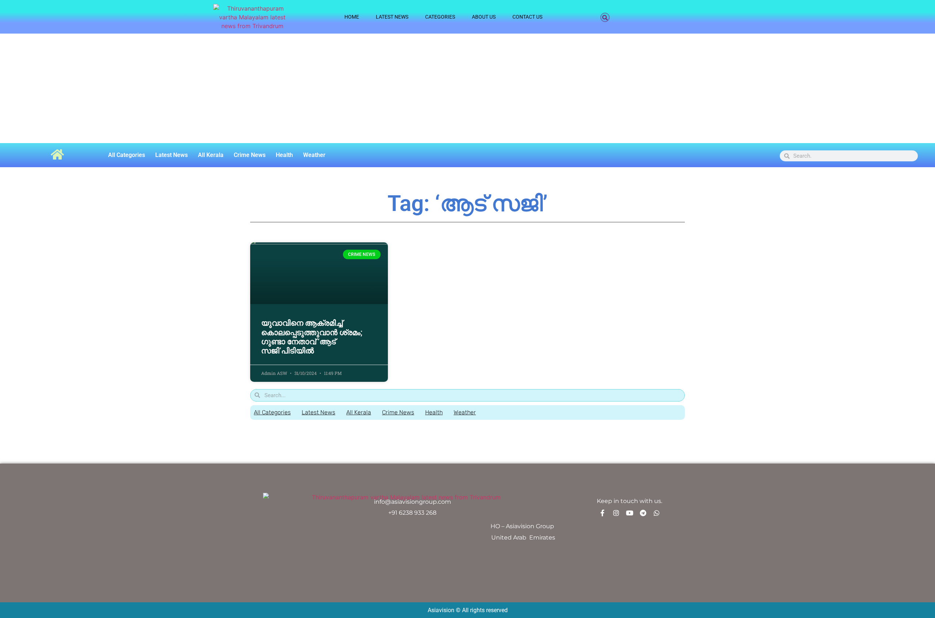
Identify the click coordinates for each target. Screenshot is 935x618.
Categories (440, 17)
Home (351, 17)
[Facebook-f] (602, 513)
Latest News (392, 17)
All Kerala (211, 154)
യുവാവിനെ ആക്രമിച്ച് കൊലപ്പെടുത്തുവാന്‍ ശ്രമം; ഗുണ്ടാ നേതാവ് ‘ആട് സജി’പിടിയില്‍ (311, 337)
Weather (314, 154)
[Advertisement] (467, 88)
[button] (605, 17)
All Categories (126, 154)
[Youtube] (629, 513)
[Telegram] (643, 513)
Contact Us (527, 17)
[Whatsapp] (656, 513)
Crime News (250, 154)
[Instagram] (616, 513)
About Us (484, 17)
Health (284, 154)
